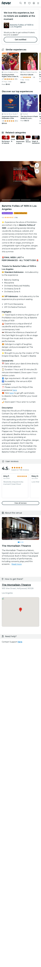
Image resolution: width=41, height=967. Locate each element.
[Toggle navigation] (38, 3)
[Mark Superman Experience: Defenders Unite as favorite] (16, 96)
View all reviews (20, 503)
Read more (17, 564)
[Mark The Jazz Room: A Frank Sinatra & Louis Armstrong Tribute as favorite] (34, 96)
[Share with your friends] (37, 165)
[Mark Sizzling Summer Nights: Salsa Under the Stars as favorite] (16, 55)
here (15, 390)
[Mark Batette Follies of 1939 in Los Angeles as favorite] (37, 171)
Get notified (20, 39)
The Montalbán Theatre (16, 584)
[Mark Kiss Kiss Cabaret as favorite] (34, 55)
